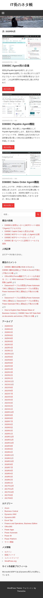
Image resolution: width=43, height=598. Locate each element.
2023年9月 (9, 341)
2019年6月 (9, 449)
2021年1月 (9, 409)
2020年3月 (9, 431)
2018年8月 (9, 464)
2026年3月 (9, 332)
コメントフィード (12, 558)
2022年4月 (9, 369)
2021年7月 (9, 394)
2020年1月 (9, 434)
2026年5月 (9, 326)
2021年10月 (9, 385)
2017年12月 (9, 486)
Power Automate (11, 533)
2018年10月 (9, 461)
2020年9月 (9, 415)
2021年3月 (9, 403)
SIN (16, 62)
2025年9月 (9, 335)
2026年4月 (9, 329)
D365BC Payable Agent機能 (18, 124)
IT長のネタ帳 (21, 4)
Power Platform (11, 539)
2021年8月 (9, 391)
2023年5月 (9, 345)
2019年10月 (9, 443)
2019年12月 (9, 437)
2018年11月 (9, 458)
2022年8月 (9, 360)
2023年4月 (9, 348)
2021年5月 (9, 397)
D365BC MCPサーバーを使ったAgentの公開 (22, 234)
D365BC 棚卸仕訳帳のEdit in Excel (18, 267)
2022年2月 (9, 375)
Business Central (11, 511)
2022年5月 (9, 366)
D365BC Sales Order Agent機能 (20, 182)
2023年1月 (9, 351)
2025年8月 (9, 338)
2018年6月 (9, 471)
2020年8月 (9, 418)
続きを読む (8, 89)
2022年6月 (9, 363)
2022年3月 (9, 372)
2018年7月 (9, 467)
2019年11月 (9, 440)
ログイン (8, 552)
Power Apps (9, 530)
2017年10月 (9, 492)
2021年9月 (9, 388)
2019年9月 (9, 446)
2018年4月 (9, 474)
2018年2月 (9, 480)
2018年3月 (9, 477)
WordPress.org (10, 561)
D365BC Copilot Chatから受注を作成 (19, 231)
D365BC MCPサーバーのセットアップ (20, 238)
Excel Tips (9, 520)
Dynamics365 (10, 517)
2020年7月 (9, 421)
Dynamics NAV (10, 514)
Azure (7, 508)
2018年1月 (9, 483)
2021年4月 (9, 400)
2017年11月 (9, 489)
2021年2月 (9, 406)
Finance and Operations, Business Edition (21, 523)
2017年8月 (9, 498)
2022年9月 (9, 357)
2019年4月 (9, 452)
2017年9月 (9, 495)
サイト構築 (9, 542)
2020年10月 (9, 412)
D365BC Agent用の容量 (15, 65)
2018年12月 (9, 455)
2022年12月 (9, 354)
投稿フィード (10, 555)
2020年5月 (9, 427)
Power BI (8, 536)
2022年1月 (9, 378)
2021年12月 (9, 381)
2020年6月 (9, 424)
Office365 (8, 527)
